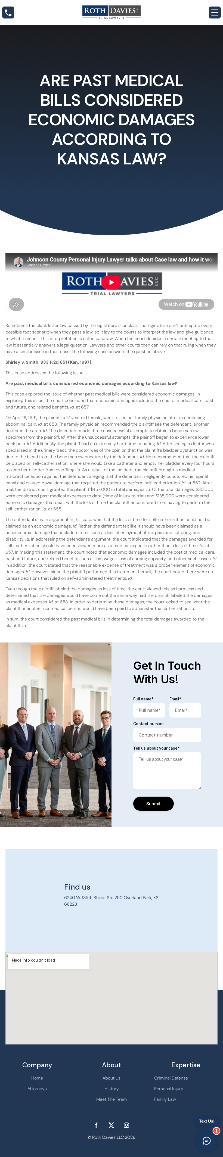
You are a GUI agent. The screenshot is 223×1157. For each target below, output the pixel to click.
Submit (153, 803)
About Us (111, 1078)
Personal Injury (168, 1088)
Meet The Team (111, 1099)
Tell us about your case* (156, 748)
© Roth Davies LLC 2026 (111, 1137)
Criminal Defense (171, 1078)
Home (37, 1078)
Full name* (143, 699)
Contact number (148, 724)
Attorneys (37, 1088)
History (111, 1088)
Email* (175, 699)
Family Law (165, 1099)
